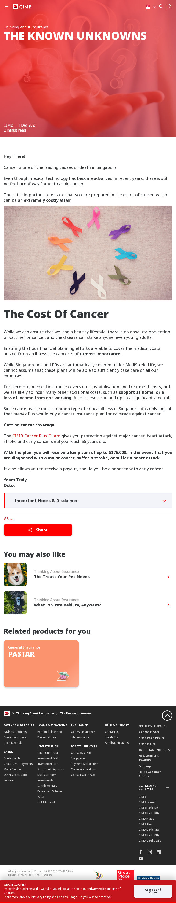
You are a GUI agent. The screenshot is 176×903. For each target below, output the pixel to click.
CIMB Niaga (146, 819)
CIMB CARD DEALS (151, 738)
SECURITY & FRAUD (152, 726)
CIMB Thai (145, 824)
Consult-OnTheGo (83, 775)
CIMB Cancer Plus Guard (36, 436)
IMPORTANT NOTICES (154, 750)
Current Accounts (15, 737)
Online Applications (84, 769)
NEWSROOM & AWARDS (149, 758)
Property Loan (46, 737)
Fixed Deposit (13, 743)
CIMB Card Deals (150, 841)
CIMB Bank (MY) (149, 808)
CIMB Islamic (147, 802)
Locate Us (111, 737)
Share (41, 530)
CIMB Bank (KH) (149, 813)
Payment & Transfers (85, 764)
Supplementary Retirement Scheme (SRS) (50, 791)
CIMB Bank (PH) (149, 835)
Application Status (117, 743)
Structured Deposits (50, 769)
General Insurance (83, 732)
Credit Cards (12, 758)
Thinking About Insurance (35, 713)
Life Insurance (80, 737)
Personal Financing (49, 732)
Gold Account (46, 802)
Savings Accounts (15, 732)
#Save (9, 518)
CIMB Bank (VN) (149, 830)
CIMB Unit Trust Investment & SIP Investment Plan (48, 758)
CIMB (142, 797)
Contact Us (112, 732)
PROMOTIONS (149, 732)
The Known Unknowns (76, 713)
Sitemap (145, 766)
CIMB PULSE (147, 744)
